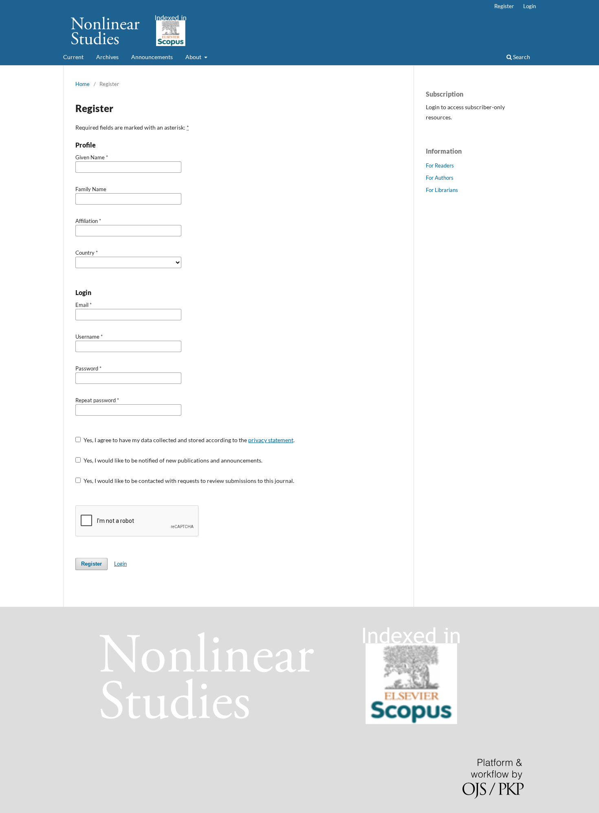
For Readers (440, 165)
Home (82, 84)
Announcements (152, 56)
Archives (107, 56)
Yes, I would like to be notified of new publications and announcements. (172, 460)
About (194, 56)
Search (521, 56)
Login (529, 6)
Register (504, 6)
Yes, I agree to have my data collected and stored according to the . (188, 439)
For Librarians (442, 190)
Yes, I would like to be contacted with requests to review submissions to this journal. (188, 480)
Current (73, 56)
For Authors (440, 177)
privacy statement (270, 439)
